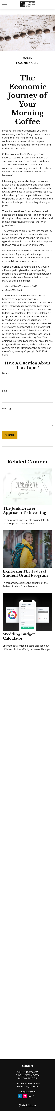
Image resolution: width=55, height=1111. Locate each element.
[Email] (30, 1096)
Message (7, 408)
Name (5, 373)
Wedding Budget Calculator (19, 636)
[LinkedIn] (20, 1096)
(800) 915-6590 (32, 1075)
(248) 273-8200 (31, 1072)
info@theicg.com (27, 1091)
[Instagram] (25, 1096)
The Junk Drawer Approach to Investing (24, 510)
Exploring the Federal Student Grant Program (25, 573)
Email (5, 390)
